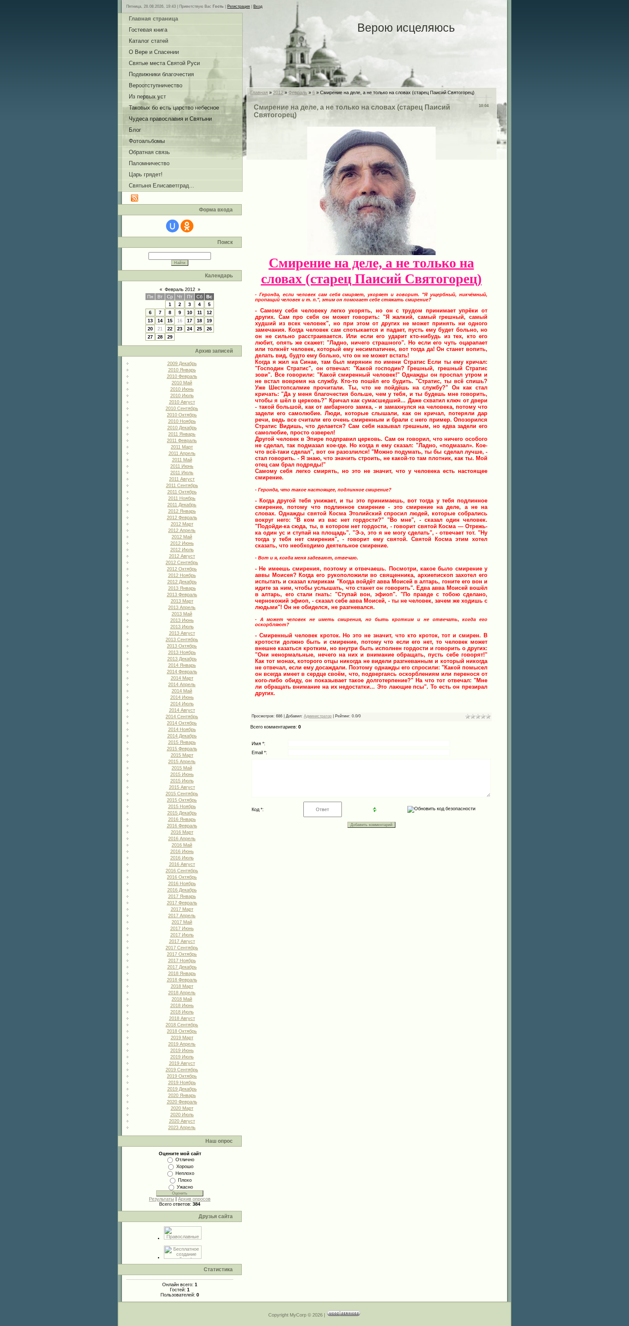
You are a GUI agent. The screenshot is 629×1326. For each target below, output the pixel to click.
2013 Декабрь (182, 658)
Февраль (297, 92)
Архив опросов (194, 1198)
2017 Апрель (182, 915)
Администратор (318, 716)
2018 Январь (182, 973)
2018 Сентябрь (182, 1024)
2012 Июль (182, 549)
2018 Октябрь (182, 1031)
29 (169, 336)
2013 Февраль (182, 594)
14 (160, 320)
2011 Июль (181, 472)
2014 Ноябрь (182, 729)
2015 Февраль (182, 748)
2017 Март (182, 909)
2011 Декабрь (181, 504)
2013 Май (182, 613)
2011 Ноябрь (182, 498)
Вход (257, 6)
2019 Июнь (182, 1050)
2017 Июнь (182, 928)
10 (189, 312)
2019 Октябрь (182, 1076)
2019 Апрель (182, 1044)
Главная (259, 92)
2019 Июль (182, 1056)
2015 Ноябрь (182, 806)
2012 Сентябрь (182, 562)
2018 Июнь (182, 1005)
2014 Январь (182, 665)
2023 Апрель (182, 1127)
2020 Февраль (182, 1101)
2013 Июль (182, 626)
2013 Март (182, 601)
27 (150, 336)
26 (209, 328)
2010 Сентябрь (182, 408)
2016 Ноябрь (182, 883)
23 (179, 328)
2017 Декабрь (182, 966)
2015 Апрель (182, 761)
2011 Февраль (182, 440)
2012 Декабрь (182, 581)
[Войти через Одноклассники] (187, 226)
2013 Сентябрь (182, 639)
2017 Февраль (182, 902)
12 (209, 312)
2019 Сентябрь (182, 1069)
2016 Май (182, 844)
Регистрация (238, 6)
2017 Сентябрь (182, 947)
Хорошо (184, 1166)
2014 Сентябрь (182, 716)
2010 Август (182, 401)
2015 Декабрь (182, 812)
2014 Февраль (182, 671)
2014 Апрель (182, 684)
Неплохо (184, 1173)
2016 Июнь (182, 851)
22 (169, 328)
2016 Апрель (182, 838)
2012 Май (182, 536)
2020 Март (182, 1108)
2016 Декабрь (182, 889)
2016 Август (182, 864)
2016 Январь (182, 819)
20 (150, 328)
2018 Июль (182, 1011)
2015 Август (182, 787)
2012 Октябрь (182, 568)
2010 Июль (182, 395)
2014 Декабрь (182, 735)
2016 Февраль (182, 825)
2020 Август (182, 1121)
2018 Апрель (182, 992)
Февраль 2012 (180, 289)
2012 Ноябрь (182, 575)
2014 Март (182, 678)
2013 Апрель (182, 607)
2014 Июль (182, 703)
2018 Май (182, 999)
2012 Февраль (182, 517)
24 (189, 328)
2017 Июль (182, 934)
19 (209, 320)
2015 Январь (182, 742)
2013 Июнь (182, 620)
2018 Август (182, 1018)
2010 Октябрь (182, 414)
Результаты (161, 1198)
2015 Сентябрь (182, 793)
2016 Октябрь (182, 877)
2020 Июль (182, 1114)
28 (160, 336)
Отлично (184, 1159)
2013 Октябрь (182, 645)
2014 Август (182, 710)
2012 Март (182, 523)
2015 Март (182, 755)
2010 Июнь (182, 389)
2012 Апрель (182, 530)
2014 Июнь (182, 697)
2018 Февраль (182, 979)
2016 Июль (182, 857)
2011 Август (182, 479)
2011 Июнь (181, 466)
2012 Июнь (182, 543)
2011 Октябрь (182, 491)
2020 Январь (182, 1095)
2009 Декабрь (182, 363)
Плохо (185, 1180)
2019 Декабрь (182, 1088)
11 (199, 312)
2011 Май (182, 459)
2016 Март (182, 832)
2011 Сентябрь (182, 485)
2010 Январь (182, 369)
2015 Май (182, 767)
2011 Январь (182, 434)
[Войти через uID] (172, 226)
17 (189, 320)
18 (199, 320)
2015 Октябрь (182, 800)
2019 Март (182, 1037)
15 (169, 320)
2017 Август (182, 941)
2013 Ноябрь (182, 652)
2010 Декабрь (182, 427)
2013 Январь (182, 588)
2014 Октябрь (182, 722)
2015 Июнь (182, 774)
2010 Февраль (182, 376)
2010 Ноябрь (182, 421)
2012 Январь (182, 511)
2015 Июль (182, 780)
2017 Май (182, 922)
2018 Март (182, 986)
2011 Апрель (182, 453)
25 (199, 328)
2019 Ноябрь (182, 1082)
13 (150, 320)
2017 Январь (182, 896)
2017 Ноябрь (182, 960)
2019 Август (182, 1063)
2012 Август (182, 556)
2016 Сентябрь (182, 870)
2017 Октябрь (182, 954)
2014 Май (182, 690)
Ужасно (185, 1186)
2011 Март (182, 446)
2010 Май (182, 382)
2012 (278, 92)
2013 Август (182, 633)
